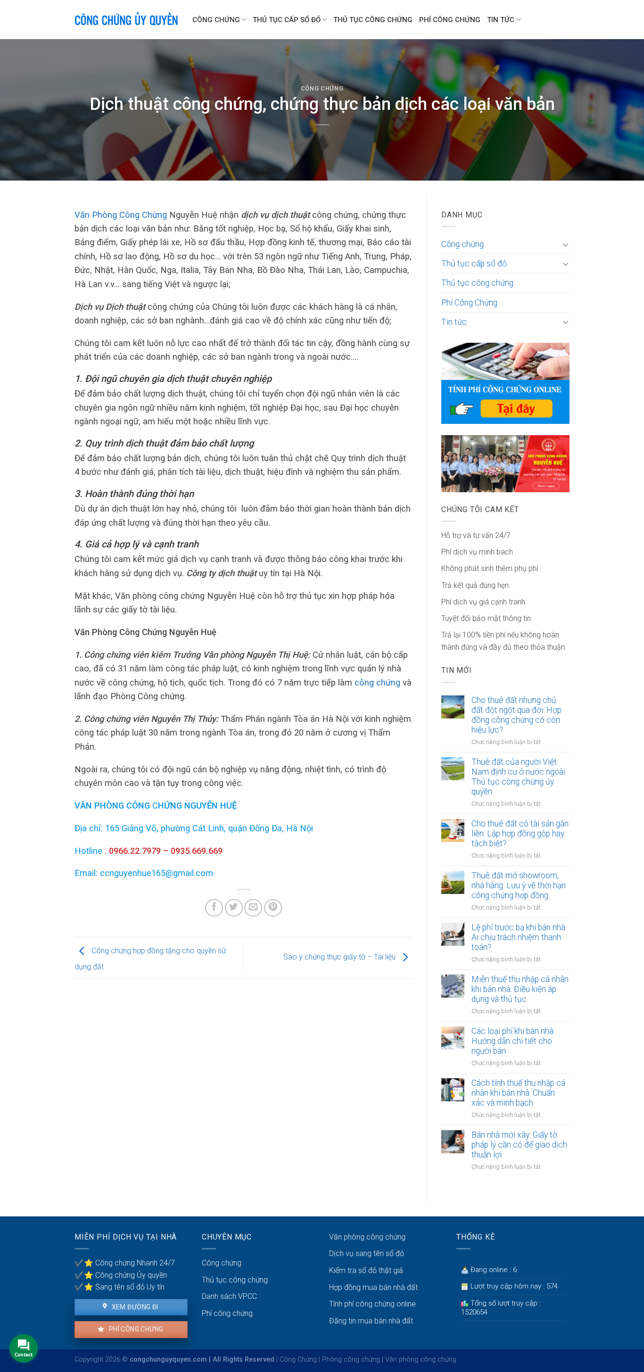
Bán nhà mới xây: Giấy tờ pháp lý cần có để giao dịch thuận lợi (519, 1144)
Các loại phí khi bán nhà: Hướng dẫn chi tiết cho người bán (513, 1041)
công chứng (377, 682)
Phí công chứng (135, 1329)
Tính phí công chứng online (372, 1303)
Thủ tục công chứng (373, 20)
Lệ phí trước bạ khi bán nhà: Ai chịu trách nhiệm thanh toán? (519, 937)
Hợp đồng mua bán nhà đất (373, 1287)
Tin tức (500, 20)
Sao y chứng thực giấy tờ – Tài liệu (340, 957)
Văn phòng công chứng (367, 1236)
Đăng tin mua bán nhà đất (371, 1320)
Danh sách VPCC (229, 1296)
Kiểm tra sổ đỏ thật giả (366, 1270)
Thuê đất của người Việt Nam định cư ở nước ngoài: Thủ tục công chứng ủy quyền (519, 776)
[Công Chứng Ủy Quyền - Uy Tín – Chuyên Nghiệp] (126, 19)
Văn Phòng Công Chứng (120, 215)
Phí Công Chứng (449, 20)
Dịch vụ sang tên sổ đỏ (366, 1253)
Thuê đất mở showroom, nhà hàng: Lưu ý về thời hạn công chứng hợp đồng (518, 885)
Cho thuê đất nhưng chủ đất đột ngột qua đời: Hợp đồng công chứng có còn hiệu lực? (516, 715)
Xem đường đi (134, 1307)
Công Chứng (298, 1359)
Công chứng (216, 20)
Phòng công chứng (351, 1359)
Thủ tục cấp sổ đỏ (287, 20)
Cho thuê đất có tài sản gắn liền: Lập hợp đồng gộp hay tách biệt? (520, 833)
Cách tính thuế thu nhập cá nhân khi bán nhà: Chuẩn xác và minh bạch (518, 1093)
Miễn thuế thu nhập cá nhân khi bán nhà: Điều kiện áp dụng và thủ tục (520, 989)
